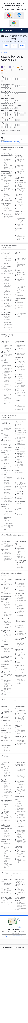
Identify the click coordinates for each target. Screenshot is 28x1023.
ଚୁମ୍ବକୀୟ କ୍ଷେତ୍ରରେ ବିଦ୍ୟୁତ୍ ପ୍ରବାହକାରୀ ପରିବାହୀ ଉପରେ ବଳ (21, 904)
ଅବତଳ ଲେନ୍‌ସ (20, 631)
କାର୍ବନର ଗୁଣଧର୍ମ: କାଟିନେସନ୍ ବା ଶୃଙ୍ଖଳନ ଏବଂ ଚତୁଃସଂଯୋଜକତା (7, 461)
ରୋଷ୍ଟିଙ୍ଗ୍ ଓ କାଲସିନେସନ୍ (20, 379)
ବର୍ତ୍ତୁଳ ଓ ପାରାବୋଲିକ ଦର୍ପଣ (7, 622)
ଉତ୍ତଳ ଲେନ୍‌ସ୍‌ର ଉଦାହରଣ (20, 628)
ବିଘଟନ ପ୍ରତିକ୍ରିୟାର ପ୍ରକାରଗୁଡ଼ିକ (8, 217)
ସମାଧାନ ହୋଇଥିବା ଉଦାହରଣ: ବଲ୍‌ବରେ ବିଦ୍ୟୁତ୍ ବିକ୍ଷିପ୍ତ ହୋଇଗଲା (21, 832)
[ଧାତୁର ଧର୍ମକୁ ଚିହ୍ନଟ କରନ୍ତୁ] (2, 93)
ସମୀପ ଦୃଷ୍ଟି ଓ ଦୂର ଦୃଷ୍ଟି (7, 733)
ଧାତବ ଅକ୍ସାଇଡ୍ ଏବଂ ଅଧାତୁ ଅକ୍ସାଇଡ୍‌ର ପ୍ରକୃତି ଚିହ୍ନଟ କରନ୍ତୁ (8, 307)
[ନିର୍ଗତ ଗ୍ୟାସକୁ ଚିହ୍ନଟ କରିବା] (6, 86)
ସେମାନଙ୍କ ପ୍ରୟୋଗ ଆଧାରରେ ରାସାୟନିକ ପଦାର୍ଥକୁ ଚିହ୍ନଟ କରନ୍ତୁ (21, 314)
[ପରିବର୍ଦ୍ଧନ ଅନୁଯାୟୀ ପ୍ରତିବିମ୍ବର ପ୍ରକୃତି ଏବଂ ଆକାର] (21, 113)
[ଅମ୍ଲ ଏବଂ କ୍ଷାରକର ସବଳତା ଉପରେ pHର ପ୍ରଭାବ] (23, 86)
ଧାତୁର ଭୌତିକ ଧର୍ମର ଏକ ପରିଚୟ (8, 346)
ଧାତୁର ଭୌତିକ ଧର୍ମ (7, 348)
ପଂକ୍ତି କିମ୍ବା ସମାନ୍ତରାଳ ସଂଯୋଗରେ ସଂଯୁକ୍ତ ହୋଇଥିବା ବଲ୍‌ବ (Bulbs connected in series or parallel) (21, 840)
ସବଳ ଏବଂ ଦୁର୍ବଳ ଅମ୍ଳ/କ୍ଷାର (20, 269)
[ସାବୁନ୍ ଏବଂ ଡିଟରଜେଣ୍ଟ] (12, 103)
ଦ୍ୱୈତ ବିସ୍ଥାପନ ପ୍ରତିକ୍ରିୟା (20, 185)
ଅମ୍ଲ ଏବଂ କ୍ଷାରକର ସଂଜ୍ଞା (8, 325)
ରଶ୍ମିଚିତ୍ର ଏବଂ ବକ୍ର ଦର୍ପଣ (7, 641)
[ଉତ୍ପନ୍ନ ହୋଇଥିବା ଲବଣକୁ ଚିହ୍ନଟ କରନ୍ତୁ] (10, 86)
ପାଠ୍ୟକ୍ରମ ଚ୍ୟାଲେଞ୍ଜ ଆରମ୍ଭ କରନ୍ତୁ (10, 141)
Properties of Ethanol (20, 473)
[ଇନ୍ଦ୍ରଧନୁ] (15, 120)
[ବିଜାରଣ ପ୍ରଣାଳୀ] (2, 95)
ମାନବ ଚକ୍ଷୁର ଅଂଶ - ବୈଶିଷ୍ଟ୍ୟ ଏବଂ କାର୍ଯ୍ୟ (8, 713)
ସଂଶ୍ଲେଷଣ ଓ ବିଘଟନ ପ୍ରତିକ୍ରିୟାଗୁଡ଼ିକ (8, 214)
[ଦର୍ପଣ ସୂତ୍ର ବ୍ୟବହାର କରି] (17, 113)
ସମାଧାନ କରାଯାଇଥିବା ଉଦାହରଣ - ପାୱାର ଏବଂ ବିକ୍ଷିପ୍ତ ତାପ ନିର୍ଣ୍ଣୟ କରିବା (21, 813)
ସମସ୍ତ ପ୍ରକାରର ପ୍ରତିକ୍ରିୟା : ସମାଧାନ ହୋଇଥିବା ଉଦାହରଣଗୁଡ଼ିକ (21, 219)
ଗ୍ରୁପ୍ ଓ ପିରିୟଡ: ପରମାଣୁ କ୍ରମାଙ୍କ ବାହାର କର (7, 553)
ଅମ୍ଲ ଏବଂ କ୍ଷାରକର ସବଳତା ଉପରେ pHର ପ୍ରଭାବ (21, 260)
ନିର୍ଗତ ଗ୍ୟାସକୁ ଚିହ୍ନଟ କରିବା (8, 274)
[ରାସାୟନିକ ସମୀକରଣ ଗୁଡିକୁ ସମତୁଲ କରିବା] (6, 79)
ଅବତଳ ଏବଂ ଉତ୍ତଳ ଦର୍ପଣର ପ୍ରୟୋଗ (8, 615)
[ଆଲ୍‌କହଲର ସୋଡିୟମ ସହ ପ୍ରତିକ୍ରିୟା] (6, 103)
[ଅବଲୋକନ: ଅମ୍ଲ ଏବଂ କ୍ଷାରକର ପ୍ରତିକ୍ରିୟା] (12, 86)
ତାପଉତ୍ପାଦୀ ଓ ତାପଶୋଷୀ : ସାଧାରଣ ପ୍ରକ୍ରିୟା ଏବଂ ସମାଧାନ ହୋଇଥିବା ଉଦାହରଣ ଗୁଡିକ (21, 166)
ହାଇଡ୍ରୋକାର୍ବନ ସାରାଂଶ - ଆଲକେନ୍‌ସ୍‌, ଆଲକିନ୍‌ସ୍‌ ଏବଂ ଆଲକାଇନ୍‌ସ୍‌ (8, 478)
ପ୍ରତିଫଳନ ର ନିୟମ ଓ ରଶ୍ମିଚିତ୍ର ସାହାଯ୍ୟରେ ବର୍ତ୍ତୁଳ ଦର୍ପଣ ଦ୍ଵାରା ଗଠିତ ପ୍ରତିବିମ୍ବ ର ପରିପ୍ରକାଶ (8, 585)
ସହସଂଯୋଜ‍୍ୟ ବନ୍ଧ (7, 426)
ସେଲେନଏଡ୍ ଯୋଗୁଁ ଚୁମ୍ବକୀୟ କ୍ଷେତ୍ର (21, 893)
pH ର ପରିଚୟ (20, 256)
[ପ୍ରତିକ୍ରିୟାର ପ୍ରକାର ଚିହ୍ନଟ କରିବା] (21, 79)
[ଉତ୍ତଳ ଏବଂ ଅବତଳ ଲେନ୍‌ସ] (17, 115)
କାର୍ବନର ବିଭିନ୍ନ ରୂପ (8, 447)
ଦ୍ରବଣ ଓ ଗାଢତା (20, 272)
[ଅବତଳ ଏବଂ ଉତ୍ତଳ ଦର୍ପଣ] (4, 113)
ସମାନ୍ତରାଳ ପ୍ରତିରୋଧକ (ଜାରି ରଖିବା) (7, 852)
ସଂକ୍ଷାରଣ (19, 232)
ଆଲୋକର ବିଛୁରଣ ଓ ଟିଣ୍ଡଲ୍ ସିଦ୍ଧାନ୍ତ (21, 741)
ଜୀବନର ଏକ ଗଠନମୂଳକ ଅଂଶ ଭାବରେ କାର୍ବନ (7, 456)
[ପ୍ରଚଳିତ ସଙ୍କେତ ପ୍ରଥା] (12, 113)
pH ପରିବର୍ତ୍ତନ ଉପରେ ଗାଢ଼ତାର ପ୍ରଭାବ (20, 279)
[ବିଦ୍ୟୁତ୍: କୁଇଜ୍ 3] (2, 127)
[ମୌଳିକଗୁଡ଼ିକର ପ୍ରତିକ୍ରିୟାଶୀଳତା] (17, 93)
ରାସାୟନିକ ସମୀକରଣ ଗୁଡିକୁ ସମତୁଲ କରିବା (8, 176)
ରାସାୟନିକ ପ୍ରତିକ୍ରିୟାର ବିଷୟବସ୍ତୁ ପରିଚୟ (8, 164)
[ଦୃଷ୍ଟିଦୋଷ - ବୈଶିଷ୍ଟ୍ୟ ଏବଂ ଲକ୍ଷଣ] (8, 120)
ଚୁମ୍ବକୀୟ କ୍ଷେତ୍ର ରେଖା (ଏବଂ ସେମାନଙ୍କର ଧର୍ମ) (8, 889)
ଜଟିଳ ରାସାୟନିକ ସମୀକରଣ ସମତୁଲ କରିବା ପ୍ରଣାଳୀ (7, 180)
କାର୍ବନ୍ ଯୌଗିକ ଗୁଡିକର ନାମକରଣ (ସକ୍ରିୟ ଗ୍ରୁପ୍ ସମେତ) (21, 453)
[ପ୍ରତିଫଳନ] (2, 113)
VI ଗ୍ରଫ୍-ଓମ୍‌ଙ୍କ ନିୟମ (7, 821)
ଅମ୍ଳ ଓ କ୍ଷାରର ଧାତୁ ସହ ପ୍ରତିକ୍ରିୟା (8, 271)
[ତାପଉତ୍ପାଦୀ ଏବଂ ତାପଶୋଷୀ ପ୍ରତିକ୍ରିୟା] (12, 79)
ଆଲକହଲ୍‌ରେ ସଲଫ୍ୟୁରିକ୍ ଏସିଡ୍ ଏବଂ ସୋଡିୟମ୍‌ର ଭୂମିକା (20, 478)
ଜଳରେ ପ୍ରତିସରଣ (21, 586)
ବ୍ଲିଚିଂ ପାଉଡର (20, 302)
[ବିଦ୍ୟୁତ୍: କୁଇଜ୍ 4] (10, 127)
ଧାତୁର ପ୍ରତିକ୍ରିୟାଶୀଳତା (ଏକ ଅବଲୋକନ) (21, 353)
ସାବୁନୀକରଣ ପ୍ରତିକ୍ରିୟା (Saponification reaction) (20, 509)
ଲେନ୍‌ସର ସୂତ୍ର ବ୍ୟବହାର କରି (20, 658)
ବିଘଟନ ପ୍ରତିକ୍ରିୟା (8, 210)
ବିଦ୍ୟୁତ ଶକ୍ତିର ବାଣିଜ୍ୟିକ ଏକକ (20, 854)
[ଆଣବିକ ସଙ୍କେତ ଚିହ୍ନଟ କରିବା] (2, 79)
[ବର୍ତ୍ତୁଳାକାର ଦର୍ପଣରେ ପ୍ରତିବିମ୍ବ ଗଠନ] (8, 115)
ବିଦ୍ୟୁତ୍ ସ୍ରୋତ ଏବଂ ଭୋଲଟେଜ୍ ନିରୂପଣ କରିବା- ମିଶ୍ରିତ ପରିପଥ (21, 791)
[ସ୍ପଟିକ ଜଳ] (6, 88)
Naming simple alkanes (20, 457)
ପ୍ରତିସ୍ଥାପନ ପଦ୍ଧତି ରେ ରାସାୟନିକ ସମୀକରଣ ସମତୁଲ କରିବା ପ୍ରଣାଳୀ (8, 195)
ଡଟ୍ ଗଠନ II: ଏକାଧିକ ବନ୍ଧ (8, 473)
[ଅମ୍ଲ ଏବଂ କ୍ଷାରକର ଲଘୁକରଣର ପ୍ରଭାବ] (21, 86)
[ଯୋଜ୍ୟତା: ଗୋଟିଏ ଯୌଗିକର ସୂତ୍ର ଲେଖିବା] (10, 108)
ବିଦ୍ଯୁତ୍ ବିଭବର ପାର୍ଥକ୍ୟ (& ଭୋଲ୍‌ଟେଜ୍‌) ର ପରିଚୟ (7, 785)
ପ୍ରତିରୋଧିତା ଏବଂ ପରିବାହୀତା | (7, 831)
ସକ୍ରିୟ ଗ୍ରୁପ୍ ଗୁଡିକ (21, 424)
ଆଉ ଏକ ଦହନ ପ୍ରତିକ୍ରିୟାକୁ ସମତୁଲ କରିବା (8, 189)
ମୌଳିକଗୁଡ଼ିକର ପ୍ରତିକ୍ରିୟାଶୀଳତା (21, 349)
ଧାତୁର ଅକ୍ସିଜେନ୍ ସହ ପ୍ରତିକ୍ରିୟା (8, 369)
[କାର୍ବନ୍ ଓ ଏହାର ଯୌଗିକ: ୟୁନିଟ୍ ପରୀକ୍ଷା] (15, 103)
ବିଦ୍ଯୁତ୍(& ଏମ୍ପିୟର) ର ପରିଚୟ (8, 773)
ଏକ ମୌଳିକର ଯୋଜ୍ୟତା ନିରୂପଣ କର (20, 548)
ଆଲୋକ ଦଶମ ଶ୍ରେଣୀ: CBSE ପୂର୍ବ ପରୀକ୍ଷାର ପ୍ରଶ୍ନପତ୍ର (21, 681)
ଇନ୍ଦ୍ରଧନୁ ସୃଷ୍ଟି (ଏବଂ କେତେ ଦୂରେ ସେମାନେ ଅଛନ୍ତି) (20, 718)
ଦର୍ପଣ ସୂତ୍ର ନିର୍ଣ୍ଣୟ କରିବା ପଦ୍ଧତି (8, 661)
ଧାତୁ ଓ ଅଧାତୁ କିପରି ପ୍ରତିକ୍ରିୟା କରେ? (21, 362)
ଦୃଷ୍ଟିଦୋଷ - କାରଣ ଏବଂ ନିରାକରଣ (8, 741)
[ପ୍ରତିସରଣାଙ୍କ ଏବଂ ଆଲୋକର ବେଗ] (4, 115)
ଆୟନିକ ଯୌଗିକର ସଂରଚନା (21, 370)
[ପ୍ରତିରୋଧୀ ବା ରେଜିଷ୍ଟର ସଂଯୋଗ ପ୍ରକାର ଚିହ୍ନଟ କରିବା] (17, 125)
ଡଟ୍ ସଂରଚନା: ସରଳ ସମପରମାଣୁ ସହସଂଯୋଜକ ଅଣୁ (8, 434)
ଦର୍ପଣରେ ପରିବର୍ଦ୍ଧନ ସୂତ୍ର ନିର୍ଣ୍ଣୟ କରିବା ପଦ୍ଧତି (8, 676)
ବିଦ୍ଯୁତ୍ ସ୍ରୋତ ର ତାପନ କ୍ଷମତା (20, 809)
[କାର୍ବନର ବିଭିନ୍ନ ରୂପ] (6, 100)
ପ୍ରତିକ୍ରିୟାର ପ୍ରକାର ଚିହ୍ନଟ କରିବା (20, 224)
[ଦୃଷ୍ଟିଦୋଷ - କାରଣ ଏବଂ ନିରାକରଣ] (10, 120)
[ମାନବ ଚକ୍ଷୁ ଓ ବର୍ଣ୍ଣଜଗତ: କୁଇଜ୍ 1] (17, 120)
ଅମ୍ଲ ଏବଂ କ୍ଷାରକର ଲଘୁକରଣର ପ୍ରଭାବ (8, 328)
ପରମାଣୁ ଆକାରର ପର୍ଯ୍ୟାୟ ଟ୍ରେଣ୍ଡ (21, 557)
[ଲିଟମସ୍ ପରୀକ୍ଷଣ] (2, 86)
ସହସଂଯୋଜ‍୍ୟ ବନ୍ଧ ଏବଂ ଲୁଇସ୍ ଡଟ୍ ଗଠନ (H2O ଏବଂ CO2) (8, 430)
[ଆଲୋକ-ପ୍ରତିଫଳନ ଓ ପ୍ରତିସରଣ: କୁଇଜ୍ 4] (21, 115)
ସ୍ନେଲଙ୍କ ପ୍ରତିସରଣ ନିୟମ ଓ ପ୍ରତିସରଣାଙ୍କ (21, 583)
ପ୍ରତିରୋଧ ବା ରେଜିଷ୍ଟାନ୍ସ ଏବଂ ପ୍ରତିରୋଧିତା (7, 835)
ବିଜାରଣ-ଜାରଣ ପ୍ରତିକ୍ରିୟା (20, 202)
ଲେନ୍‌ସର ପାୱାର (20, 669)
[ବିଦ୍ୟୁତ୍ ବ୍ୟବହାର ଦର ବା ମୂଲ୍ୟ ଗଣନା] (12, 127)
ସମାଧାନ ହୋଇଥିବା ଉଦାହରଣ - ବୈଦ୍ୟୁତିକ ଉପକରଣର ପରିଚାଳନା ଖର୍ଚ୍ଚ (21, 859)
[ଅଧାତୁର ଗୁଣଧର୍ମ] (6, 93)
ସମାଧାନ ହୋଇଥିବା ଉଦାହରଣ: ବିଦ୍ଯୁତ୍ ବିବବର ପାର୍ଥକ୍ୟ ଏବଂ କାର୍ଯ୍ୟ (8, 791)
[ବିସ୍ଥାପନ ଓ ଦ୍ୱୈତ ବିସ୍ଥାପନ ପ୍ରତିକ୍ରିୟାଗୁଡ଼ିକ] (15, 79)
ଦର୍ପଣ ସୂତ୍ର (6, 668)
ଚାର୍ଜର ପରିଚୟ (6, 766)
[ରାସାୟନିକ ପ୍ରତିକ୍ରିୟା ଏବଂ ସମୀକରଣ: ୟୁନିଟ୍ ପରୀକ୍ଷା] (2, 81)
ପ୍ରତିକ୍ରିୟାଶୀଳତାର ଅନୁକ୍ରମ (21, 346)
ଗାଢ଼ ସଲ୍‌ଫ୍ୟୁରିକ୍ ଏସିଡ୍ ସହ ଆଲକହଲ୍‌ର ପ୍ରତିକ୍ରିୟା (21, 483)
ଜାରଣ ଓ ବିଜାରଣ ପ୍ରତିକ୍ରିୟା (20, 199)
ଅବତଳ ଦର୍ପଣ (6, 602)
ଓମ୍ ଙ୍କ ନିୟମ (7, 804)
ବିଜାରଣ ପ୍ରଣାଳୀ (20, 390)
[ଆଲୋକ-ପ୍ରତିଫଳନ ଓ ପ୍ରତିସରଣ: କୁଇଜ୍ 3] (10, 115)
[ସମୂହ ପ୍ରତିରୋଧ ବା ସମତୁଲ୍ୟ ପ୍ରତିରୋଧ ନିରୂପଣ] (15, 125)
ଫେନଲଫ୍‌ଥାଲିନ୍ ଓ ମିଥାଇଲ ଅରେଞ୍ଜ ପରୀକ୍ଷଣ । (7, 262)
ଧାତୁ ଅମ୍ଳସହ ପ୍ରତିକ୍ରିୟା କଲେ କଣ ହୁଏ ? (7, 399)
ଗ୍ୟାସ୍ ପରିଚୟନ (7, 277)
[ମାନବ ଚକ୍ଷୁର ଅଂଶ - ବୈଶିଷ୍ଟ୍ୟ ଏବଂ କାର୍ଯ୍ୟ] (2, 120)
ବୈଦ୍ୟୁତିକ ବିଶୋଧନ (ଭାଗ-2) (21, 396)
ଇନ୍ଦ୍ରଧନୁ (19, 721)
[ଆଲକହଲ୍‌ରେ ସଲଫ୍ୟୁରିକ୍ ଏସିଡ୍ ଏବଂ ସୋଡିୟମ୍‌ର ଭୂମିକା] (2, 103)
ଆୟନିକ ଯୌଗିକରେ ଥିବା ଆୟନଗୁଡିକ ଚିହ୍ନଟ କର (21, 366)
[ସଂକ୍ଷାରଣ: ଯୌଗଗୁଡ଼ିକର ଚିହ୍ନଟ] (23, 79)
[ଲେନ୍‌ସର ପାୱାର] (19, 115)
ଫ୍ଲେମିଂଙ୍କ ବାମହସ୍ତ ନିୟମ (21, 909)
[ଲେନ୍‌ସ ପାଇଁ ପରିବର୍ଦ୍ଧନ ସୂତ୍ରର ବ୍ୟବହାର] (12, 115)
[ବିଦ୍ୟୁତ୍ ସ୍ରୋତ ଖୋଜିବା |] (2, 125)
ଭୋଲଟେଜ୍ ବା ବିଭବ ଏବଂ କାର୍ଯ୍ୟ (8, 796)
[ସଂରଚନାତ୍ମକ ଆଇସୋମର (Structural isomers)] (12, 100)
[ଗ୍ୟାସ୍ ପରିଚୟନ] (8, 86)
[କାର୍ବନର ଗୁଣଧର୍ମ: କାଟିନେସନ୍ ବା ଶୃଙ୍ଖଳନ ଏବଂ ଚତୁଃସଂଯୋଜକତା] (8, 100)
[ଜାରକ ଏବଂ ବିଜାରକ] (19, 79)
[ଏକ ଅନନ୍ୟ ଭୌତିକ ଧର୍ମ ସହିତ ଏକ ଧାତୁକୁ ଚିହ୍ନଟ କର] (4, 93)
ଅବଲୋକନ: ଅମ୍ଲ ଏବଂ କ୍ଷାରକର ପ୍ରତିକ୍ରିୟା (7, 296)
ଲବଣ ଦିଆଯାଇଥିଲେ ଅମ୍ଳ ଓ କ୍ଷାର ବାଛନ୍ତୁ (21, 287)
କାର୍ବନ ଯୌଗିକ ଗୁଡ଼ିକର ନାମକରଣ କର (20, 466)
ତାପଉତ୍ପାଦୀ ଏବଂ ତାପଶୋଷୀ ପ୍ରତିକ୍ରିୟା (20, 161)
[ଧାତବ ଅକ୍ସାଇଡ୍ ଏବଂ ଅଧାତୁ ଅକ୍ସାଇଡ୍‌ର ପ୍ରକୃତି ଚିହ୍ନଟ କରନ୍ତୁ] (15, 86)
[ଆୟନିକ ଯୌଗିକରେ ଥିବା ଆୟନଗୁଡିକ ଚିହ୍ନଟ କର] (21, 93)
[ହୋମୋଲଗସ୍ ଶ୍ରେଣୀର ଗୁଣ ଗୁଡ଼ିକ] (21, 100)
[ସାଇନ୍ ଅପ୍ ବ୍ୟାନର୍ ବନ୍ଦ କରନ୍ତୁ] (25, 35)
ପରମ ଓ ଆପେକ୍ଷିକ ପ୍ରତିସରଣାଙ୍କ (21, 598)
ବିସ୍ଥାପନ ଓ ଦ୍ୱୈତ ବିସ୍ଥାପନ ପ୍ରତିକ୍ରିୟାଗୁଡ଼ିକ (21, 189)
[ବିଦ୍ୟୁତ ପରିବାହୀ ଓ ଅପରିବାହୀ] (17, 86)
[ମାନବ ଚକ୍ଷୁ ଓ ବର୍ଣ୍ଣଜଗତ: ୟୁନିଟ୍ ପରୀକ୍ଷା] (19, 120)
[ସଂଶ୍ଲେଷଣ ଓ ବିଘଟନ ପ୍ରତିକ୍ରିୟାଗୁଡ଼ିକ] (8, 79)
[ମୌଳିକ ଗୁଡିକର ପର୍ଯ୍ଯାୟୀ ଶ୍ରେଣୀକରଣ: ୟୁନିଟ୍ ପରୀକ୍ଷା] (17, 108)
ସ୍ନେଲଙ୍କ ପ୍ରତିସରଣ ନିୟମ (20, 590)
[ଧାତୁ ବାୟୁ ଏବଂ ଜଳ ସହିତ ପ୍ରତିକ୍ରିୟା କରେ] (12, 93)
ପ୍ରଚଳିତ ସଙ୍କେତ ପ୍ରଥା (7, 652)
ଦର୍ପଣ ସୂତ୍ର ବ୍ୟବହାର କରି (8, 671)
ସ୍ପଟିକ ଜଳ (19, 310)
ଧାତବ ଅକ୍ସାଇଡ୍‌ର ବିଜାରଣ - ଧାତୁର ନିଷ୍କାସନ (21, 387)
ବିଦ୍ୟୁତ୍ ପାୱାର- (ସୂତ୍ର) (20, 806)
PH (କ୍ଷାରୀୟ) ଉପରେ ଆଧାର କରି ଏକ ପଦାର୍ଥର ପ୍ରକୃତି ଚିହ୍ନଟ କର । (21, 265)
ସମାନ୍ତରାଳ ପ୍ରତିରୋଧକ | (6, 856)
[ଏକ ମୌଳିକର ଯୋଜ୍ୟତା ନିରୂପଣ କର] (8, 108)
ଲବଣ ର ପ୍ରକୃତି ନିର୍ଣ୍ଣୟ (20, 291)
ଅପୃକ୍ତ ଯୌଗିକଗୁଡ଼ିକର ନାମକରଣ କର (20, 461)
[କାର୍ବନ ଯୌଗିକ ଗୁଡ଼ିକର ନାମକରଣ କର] (25, 100)
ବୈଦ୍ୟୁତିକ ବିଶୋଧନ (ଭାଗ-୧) (21, 393)
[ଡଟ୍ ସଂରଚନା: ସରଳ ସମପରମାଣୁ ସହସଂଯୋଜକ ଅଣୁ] (2, 100)
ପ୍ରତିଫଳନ (6, 590)
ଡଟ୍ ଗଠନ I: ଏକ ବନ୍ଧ (8, 470)
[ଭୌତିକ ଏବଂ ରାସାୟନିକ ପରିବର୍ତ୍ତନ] (4, 79)
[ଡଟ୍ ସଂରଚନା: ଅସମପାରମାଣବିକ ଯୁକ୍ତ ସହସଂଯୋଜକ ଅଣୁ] (4, 100)
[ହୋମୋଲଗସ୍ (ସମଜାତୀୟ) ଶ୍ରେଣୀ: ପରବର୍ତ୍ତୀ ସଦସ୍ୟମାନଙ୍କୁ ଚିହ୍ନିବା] (19, 100)
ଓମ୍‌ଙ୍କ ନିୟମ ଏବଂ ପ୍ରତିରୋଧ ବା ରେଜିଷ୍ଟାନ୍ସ (7, 813)
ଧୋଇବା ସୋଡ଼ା (20, 307)
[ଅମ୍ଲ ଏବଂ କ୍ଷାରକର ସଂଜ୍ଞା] (19, 86)
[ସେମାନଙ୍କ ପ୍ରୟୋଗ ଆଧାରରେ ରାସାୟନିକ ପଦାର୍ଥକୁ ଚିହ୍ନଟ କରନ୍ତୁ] (8, 88)
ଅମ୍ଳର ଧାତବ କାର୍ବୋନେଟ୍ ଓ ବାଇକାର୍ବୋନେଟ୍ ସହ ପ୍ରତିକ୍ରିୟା (7, 281)
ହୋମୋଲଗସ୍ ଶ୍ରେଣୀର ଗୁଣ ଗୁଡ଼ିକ (21, 444)
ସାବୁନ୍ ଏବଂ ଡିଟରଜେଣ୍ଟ (19, 504)
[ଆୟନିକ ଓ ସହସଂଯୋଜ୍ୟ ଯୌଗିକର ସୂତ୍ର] (15, 108)
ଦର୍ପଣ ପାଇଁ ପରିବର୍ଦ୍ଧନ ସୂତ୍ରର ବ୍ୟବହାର (7, 680)
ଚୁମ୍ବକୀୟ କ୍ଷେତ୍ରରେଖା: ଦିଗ (8, 893)
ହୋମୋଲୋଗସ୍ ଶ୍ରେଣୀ (21, 430)
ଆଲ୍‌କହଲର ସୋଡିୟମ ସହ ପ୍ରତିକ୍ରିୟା (21, 487)
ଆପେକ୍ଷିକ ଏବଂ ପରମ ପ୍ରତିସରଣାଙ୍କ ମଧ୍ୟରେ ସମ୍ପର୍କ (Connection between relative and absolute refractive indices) (21, 612)
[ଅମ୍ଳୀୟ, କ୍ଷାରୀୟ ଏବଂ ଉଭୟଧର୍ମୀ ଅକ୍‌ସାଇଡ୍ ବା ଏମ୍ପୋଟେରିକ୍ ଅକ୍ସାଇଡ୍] (10, 93)
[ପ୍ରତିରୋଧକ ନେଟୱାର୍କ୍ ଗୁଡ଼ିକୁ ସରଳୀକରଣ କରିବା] (21, 125)
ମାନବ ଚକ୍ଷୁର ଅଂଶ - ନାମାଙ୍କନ (8, 716)
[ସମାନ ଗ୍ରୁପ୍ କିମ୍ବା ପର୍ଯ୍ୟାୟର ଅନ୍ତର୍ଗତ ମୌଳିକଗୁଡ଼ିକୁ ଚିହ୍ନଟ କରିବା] (6, 108)
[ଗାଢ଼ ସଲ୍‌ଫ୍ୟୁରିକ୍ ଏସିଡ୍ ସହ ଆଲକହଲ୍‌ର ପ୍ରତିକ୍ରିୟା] (4, 103)
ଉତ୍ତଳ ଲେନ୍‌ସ (20, 625)
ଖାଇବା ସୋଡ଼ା (20, 305)
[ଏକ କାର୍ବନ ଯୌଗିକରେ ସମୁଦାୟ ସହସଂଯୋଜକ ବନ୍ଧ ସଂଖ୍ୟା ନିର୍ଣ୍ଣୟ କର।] (15, 100)
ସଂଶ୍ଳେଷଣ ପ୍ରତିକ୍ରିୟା (6, 208)
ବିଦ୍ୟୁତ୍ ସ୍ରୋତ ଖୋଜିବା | (7, 776)
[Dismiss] (25, 1)
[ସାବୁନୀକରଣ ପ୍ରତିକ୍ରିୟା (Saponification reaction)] (10, 103)
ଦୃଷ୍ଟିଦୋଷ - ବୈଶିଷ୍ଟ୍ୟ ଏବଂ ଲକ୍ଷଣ (7, 737)
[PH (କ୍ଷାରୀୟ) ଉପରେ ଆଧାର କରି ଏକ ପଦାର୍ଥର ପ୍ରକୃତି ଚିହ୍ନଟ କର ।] (25, 86)
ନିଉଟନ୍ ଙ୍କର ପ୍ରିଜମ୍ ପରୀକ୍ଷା (21, 714)
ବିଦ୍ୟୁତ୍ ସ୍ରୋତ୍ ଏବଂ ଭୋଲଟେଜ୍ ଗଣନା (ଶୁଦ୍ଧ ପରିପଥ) (21, 786)
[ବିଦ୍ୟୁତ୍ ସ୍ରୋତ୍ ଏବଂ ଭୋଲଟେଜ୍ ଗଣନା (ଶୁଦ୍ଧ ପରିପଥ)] (23, 125)
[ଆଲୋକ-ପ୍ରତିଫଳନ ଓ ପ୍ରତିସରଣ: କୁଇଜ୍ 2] (25, 113)
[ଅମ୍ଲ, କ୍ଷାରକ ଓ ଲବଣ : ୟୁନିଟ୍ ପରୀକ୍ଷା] (10, 88)
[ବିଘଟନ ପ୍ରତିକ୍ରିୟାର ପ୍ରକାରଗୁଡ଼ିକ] (10, 79)
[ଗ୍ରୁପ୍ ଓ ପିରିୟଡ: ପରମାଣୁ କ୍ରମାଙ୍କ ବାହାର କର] (4, 108)
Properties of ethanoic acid (20, 494)
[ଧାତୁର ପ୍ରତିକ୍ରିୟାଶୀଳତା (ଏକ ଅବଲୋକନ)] (19, 93)
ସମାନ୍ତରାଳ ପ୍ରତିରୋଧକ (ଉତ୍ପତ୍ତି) (6, 847)
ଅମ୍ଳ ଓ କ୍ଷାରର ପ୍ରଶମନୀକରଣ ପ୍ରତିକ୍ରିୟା (7, 287)
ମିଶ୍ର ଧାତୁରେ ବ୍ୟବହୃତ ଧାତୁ (20, 409)
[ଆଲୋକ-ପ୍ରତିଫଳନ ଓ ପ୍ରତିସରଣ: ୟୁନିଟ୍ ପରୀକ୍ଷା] (23, 115)
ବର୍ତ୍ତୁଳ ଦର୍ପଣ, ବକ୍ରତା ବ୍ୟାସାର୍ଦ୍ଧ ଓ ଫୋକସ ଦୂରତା (8, 626)
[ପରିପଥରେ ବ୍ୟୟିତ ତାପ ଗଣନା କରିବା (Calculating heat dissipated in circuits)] (6, 127)
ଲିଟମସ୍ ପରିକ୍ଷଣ (7, 256)
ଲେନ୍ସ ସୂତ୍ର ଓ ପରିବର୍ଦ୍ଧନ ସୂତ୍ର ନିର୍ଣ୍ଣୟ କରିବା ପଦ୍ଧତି (20, 643)
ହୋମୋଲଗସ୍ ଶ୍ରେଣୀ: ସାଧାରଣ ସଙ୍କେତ (21, 433)
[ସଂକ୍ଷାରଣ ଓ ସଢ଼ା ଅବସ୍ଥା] (25, 79)
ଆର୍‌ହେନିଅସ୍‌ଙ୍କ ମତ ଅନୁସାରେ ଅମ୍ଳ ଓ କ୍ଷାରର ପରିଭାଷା (8, 321)
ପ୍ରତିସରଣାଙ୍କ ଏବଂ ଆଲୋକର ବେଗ (21, 601)
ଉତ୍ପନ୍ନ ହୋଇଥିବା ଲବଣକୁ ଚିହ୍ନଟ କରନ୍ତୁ (8, 291)
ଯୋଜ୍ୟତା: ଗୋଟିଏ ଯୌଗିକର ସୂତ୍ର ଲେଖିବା (21, 553)
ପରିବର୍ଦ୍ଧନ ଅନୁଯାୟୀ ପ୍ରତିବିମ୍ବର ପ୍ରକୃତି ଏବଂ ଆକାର (8, 685)
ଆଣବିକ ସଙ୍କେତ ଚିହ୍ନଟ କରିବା (7, 160)
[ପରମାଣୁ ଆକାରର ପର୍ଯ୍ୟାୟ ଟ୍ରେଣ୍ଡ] (12, 108)
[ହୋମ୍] (1, 53)
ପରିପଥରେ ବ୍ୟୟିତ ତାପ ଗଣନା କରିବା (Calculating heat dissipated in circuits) (21, 820)
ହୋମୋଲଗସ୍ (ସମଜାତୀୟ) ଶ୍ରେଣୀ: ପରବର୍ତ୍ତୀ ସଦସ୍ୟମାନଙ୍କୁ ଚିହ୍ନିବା (21, 439)
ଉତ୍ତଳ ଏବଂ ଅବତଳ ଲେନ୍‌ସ (21, 661)
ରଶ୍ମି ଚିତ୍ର (6, 637)
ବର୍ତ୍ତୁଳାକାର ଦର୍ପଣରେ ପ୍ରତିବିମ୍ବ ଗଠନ (21, 634)
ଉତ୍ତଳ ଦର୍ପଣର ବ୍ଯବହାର (7, 608)
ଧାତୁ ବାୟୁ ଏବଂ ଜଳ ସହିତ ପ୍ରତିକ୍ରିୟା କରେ (7, 394)
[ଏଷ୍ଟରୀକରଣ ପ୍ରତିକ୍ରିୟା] (8, 103)
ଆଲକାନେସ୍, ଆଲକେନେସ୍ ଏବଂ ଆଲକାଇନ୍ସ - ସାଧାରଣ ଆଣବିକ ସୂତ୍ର (7, 485)
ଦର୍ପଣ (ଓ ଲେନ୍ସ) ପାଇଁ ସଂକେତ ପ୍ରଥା (8, 649)
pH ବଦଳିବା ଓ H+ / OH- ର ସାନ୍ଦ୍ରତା (21, 275)
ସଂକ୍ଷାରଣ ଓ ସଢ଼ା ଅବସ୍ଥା (20, 239)
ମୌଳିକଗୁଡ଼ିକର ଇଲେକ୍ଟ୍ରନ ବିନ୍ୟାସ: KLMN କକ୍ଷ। (8, 545)
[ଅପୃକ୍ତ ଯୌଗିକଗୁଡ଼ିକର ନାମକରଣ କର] (23, 100)
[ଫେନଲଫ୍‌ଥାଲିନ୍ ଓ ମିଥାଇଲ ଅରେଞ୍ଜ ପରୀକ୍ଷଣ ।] (4, 86)
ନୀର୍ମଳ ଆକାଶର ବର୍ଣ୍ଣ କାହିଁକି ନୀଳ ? (21, 744)
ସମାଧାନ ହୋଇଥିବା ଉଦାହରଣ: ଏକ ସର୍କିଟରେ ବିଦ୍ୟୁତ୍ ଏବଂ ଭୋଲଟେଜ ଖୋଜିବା (21, 776)
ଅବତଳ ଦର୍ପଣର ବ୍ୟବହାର (7, 605)
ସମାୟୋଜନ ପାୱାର (7, 725)
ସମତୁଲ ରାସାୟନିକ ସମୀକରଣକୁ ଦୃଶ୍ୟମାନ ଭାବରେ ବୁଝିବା (8, 185)
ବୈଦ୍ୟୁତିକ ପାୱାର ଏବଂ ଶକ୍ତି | (21, 802)
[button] (11, 875)
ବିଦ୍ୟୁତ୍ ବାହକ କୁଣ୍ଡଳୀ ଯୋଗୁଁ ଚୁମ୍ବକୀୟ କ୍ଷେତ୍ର (21, 889)
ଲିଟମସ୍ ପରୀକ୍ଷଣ (7, 258)
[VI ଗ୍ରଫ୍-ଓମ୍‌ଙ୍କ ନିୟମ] (10, 125)
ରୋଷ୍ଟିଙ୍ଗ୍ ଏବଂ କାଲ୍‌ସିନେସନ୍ (20, 383)
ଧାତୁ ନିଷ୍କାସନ (20, 376)
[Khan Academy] (7, 30)
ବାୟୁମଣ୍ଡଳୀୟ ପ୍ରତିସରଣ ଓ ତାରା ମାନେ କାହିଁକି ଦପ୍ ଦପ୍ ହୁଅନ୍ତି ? (21, 731)
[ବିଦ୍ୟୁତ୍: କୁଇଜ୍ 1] (6, 125)
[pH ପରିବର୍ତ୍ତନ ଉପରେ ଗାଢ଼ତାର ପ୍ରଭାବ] (2, 88)
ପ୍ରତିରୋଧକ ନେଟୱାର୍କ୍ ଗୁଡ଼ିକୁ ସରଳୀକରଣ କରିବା (21, 781)
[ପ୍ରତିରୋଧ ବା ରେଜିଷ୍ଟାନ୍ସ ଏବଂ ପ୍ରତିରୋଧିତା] (12, 125)
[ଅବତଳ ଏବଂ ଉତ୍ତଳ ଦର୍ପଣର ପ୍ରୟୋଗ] (6, 113)
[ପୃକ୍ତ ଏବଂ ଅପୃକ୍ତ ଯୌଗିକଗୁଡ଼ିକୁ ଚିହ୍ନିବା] (10, 100)
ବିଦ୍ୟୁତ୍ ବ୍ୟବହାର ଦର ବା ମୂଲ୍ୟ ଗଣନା (21, 851)
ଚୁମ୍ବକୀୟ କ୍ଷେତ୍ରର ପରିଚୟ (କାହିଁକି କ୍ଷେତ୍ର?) (8, 885)
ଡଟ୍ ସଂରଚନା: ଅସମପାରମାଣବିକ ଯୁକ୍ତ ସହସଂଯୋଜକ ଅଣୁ (7, 439)
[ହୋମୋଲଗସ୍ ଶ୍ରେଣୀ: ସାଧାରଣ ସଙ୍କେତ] (17, 100)
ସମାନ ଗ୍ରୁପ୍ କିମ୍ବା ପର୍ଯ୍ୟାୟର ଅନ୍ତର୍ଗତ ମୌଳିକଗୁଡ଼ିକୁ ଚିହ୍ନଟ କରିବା (8, 558)
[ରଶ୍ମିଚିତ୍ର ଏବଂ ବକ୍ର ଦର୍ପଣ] (10, 113)
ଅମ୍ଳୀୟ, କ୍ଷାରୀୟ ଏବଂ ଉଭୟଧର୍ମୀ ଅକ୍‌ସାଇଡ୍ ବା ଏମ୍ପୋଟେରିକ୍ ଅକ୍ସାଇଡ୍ (7, 380)
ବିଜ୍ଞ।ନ (5, 52)
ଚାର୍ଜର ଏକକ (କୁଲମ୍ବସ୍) (6, 769)
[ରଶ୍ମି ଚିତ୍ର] (8, 113)
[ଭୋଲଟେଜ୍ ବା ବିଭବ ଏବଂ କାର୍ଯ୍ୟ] (4, 125)
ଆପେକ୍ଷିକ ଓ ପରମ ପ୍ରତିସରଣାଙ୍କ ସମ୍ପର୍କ (21, 605)
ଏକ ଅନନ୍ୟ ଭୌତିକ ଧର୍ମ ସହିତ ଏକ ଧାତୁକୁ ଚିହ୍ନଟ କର (8, 355)
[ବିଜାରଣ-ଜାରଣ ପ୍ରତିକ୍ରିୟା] (17, 79)
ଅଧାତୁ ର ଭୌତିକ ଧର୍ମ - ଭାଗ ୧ (8, 359)
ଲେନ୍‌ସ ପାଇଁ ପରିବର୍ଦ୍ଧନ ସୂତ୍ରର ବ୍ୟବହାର (21, 654)
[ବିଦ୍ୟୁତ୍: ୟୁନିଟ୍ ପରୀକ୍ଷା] (15, 127)
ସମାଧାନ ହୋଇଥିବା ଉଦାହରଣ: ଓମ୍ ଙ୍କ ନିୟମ (8, 808)
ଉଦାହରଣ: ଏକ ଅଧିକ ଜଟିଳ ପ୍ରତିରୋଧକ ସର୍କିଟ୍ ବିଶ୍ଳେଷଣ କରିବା (21, 770)
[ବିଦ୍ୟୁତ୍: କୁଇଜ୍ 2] (19, 125)
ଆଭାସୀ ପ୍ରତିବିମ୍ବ (7, 593)
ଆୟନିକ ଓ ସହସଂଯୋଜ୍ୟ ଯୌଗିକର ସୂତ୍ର (20, 566)
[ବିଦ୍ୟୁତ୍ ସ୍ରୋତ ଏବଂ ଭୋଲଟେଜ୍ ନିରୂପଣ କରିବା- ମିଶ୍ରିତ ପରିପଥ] (25, 125)
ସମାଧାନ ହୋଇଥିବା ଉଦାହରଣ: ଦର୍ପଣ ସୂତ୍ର (7, 689)
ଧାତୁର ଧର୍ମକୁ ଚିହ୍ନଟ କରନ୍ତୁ (8, 351)
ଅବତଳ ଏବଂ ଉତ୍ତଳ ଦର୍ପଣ (8, 612)
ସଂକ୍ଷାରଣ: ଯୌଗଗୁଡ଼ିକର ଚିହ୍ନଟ (21, 236)
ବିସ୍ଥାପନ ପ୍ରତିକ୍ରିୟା (21, 182)
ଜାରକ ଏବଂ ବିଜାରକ (21, 208)
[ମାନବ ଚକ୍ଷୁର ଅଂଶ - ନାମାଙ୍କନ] (4, 120)
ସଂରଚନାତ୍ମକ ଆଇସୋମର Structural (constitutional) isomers (7, 516)
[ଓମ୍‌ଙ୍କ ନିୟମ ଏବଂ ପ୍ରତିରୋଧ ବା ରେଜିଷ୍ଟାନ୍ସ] (8, 125)
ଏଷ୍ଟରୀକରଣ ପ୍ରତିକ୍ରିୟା (20, 497)
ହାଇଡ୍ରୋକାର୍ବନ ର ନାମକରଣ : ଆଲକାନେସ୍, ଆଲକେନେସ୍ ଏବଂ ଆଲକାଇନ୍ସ (7, 492)
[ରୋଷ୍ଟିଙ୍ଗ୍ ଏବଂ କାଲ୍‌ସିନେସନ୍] (25, 93)
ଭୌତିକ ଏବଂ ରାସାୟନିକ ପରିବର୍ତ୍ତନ (8, 168)
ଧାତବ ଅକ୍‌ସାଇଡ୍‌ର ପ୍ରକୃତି (7, 385)
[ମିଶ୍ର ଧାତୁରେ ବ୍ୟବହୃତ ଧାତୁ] (6, 95)
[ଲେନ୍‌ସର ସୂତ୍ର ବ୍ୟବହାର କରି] (15, 115)
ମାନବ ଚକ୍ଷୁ (6, 709)
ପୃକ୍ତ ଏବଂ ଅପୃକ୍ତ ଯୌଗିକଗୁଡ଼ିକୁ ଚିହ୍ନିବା (8, 501)
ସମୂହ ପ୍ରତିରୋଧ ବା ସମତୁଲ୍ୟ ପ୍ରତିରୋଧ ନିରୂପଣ (8, 860)
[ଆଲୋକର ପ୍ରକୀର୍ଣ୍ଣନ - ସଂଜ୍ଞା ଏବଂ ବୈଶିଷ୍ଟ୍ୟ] (12, 120)
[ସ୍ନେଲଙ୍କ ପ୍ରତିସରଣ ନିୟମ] (2, 115)
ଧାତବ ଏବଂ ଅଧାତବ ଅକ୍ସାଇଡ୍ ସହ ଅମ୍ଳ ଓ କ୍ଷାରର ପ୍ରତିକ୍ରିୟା (8, 301)
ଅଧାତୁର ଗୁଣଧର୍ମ (7, 362)
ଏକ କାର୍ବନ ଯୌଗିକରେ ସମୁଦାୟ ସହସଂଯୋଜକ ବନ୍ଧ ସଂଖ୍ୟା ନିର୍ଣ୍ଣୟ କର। (8, 527)
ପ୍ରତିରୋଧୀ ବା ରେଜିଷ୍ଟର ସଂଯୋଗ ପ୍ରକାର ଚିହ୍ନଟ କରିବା (8, 865)
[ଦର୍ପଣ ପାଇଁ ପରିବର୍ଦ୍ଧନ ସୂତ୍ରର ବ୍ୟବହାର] (19, 113)
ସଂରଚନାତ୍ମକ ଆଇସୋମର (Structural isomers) (8, 510)
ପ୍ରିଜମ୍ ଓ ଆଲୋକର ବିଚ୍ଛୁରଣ (21, 711)
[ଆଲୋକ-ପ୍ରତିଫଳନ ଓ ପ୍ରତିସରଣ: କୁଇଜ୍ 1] (15, 113)
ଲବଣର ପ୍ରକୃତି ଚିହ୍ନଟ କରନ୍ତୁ (20, 295)
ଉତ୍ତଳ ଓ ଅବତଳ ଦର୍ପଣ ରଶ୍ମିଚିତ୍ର (7, 635)
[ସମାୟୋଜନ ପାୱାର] (6, 120)
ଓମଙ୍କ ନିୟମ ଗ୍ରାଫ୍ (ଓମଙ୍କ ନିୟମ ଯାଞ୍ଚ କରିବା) (8, 817)
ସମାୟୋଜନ (6, 723)
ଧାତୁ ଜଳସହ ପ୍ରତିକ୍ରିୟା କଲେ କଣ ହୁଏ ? (7, 389)
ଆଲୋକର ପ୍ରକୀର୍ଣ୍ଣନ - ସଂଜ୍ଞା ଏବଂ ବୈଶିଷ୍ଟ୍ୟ (7, 749)
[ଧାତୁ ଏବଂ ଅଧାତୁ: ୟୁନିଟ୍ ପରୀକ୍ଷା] (8, 95)
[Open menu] (26, 30)
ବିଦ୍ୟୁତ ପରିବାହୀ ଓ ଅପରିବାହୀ (7, 317)
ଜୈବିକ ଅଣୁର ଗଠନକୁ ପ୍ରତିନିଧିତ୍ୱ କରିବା (8, 497)
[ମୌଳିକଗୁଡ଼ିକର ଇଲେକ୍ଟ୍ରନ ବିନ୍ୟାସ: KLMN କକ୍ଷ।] (2, 108)
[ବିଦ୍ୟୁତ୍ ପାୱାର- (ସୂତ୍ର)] (4, 127)
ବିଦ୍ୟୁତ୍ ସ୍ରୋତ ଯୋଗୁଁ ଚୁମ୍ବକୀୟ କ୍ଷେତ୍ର (8, 903)
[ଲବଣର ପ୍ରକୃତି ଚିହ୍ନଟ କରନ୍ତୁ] (4, 88)
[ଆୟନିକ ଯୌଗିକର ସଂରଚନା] (23, 93)
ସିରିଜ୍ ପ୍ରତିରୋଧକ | (8, 843)
